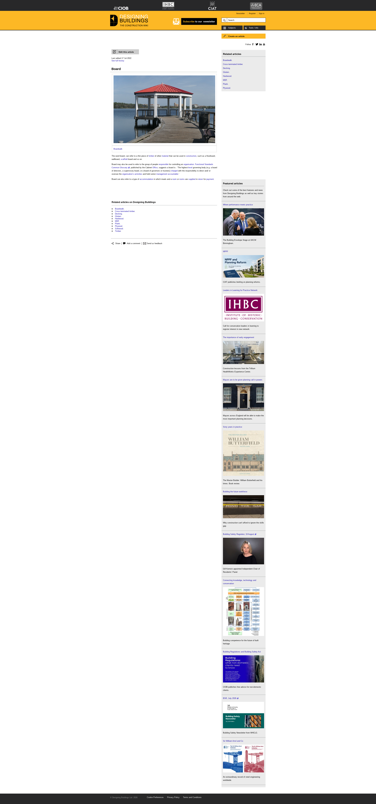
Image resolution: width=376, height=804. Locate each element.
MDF (117, 221)
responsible (163, 164)
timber (151, 156)
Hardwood (119, 219)
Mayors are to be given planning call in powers (242, 380)
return (200, 179)
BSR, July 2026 (229, 698)
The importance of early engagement (238, 337)
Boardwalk (118, 149)
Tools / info (253, 28)
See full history (117, 61)
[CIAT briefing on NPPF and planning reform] (243, 277)
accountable (173, 174)
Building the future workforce (235, 492)
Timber (118, 231)
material (165, 156)
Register (252, 13)
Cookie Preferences (155, 797)
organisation (189, 164)
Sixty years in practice (232, 427)
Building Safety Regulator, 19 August (238, 534)
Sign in (261, 13)
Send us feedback (154, 243)
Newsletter (240, 13)
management (161, 174)
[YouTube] (264, 44)
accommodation (146, 179)
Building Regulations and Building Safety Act (242, 652)
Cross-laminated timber (125, 211)
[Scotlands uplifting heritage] (243, 772)
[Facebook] (253, 44)
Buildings (150, 202)
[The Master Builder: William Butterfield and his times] (243, 475)
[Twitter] (256, 44)
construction (191, 156)
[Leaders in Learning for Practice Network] (243, 321)
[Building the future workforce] (243, 517)
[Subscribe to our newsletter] (195, 24)
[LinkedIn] (260, 44)
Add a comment (133, 243)
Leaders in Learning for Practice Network (240, 290)
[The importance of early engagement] (243, 363)
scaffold (124, 159)
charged (174, 171)
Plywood (118, 226)
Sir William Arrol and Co (233, 741)
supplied (191, 179)
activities (138, 174)
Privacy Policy (173, 797)
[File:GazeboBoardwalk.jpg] (164, 77)
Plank (117, 224)
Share (117, 243)
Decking (118, 214)
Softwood (119, 228)
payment (210, 179)
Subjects (232, 28)
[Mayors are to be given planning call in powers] (243, 410)
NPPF (225, 251)
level (190, 167)
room (174, 179)
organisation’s (128, 174)
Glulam (118, 216)
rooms (182, 179)
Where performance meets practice (238, 205)
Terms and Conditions (192, 797)
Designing (138, 202)
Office (155, 167)
